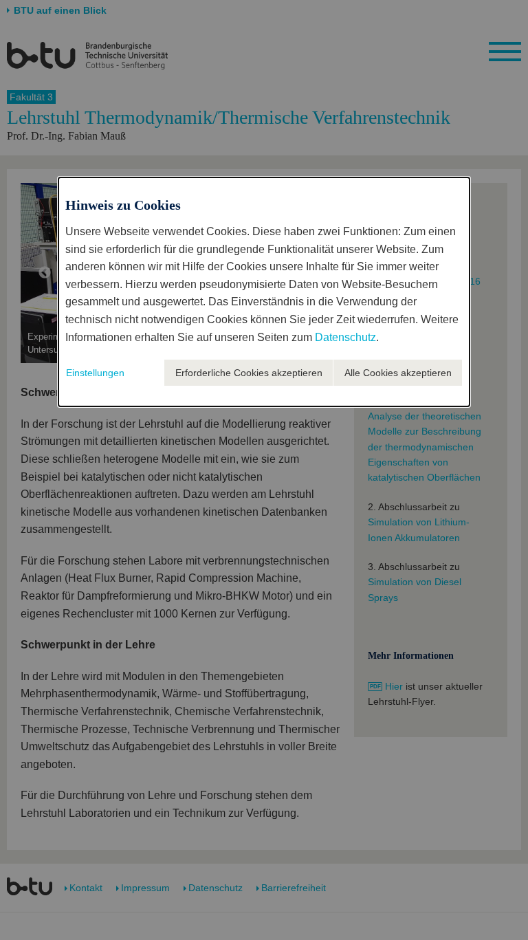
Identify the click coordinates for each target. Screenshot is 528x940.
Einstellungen (95, 372)
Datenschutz (345, 337)
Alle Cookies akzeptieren (398, 372)
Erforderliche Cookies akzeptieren (248, 372)
